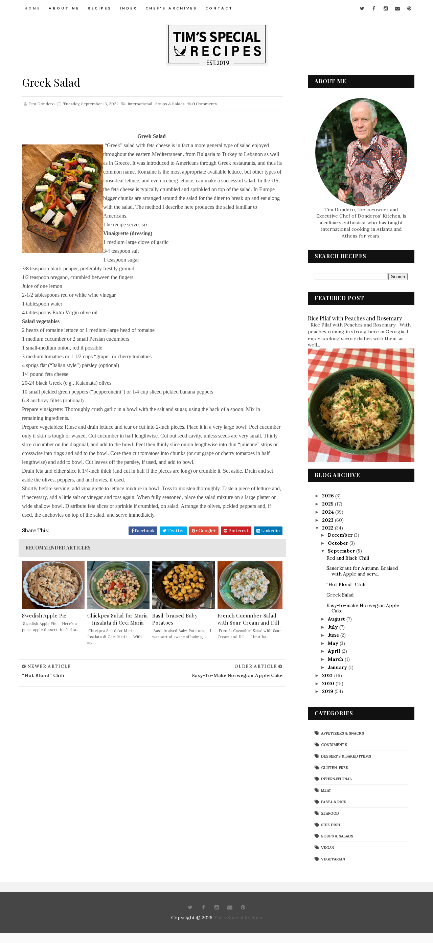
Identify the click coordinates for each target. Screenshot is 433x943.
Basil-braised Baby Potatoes (175, 619)
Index (128, 8)
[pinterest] (409, 8)
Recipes (100, 8)
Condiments (334, 744)
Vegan (327, 847)
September (342, 551)
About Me (64, 8)
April (335, 651)
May (334, 643)
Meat (326, 790)
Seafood (330, 813)
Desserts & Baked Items (346, 756)
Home (32, 8)
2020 (329, 683)
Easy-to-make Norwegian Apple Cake (362, 608)
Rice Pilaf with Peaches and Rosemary (355, 318)
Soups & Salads (170, 103)
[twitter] (362, 8)
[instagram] (386, 8)
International (140, 103)
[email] (397, 8)
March (336, 659)
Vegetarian (333, 859)
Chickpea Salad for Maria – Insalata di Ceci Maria (117, 619)
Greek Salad (340, 595)
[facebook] (374, 8)
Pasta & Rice (333, 802)
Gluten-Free (334, 767)
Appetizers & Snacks (342, 733)
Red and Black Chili (347, 558)
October (338, 543)
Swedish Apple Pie (44, 615)
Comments (204, 103)
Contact (219, 8)
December (341, 535)
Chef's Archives (171, 8)
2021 (328, 675)
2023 (328, 520)
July (333, 627)
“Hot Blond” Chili (345, 584)
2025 (328, 504)
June (334, 635)
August (337, 619)
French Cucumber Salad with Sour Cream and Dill (249, 619)
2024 (328, 512)
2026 (328, 496)
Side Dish (330, 825)
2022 (328, 528)
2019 (328, 691)
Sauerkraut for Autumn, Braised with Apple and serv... (362, 571)
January (338, 667)
